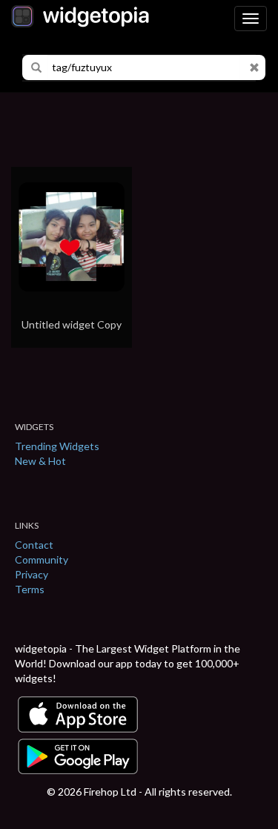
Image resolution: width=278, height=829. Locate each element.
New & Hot (40, 461)
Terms (29, 589)
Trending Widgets (57, 446)
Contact (34, 544)
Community (41, 559)
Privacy (31, 574)
